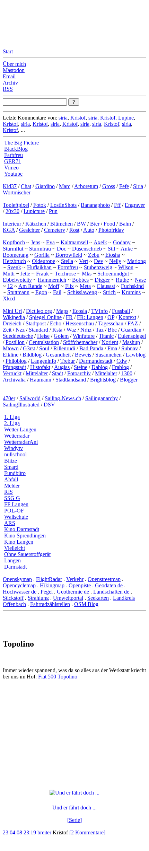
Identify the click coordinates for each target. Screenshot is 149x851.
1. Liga (12, 417)
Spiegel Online (45, 317)
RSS (8, 89)
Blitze (10, 461)
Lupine (126, 118)
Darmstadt (15, 567)
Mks (86, 274)
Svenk (14, 267)
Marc (64, 186)
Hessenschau (79, 323)
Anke (127, 249)
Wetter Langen (20, 429)
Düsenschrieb (87, 249)
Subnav (129, 348)
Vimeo (11, 167)
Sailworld (30, 398)
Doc (61, 249)
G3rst (29, 348)
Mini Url (12, 311)
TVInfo (99, 311)
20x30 (12, 211)
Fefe (124, 186)
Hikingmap (52, 585)
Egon (41, 292)
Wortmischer (16, 192)
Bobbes (80, 280)
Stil (111, 249)
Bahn (125, 224)
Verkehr (75, 579)
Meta (85, 286)
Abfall (11, 479)
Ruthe (122, 280)
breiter (44, 832)
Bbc (112, 330)
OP (110, 317)
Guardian (131, 330)
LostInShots (63, 205)
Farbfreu (13, 155)
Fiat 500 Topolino (57, 676)
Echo (55, 323)
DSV (49, 404)
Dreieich (12, 323)
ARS (9, 523)
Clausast (106, 286)
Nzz (20, 330)
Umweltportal (68, 598)
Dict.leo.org (39, 311)
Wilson (125, 267)
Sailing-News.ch (63, 398)
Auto (88, 230)
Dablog (99, 367)
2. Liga (12, 423)
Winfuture (84, 336)
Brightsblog (103, 380)
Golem (61, 336)
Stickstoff (13, 598)
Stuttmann (18, 292)
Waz (71, 330)
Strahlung (38, 598)
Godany (122, 242)
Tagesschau (110, 323)
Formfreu (68, 267)
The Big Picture (21, 143)
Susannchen (108, 355)
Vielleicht (14, 548)
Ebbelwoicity (17, 280)
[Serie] (74, 820)
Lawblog (136, 355)
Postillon (15, 342)
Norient (110, 342)
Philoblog (16, 361)
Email (9, 76)
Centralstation (44, 342)
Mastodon (14, 70)
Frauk (42, 274)
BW (81, 224)
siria (63, 118)
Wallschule (16, 517)
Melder (12, 486)
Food (109, 224)
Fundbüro (15, 473)
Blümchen (61, 224)
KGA (9, 230)
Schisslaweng (82, 292)
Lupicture (34, 211)
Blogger (129, 380)
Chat (26, 186)
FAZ (133, 323)
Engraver (135, 205)
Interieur (12, 224)
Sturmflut (13, 249)
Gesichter (29, 230)
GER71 (12, 161)
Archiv (10, 83)
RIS (8, 492)
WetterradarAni (21, 442)
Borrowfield (68, 255)
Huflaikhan (39, 267)
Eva (50, 242)
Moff (53, 286)
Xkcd (9, 298)
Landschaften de (111, 592)
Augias (62, 367)
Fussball (121, 311)
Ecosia (79, 311)
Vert (83, 261)
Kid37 (10, 186)
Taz (100, 330)
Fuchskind (132, 286)
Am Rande (30, 286)
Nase (140, 280)
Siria (138, 186)
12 (10, 286)
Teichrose (65, 274)
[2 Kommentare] (87, 832)
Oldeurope (43, 261)
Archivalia (14, 380)
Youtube (13, 174)
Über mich (14, 64)
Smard (11, 467)
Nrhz (85, 330)
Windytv (13, 448)
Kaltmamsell (74, 242)
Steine (80, 367)
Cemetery (54, 230)
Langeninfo (43, 361)
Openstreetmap (104, 579)
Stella (67, 261)
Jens (35, 242)
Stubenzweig (98, 267)
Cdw (121, 361)
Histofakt (40, 367)
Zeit (7, 330)
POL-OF (14, 511)
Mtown (11, 348)
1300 (126, 373)
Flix (69, 286)
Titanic (106, 336)
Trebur (67, 361)
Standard (38, 330)
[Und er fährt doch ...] (74, 793)
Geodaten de (109, 585)
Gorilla (42, 255)
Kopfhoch (14, 242)
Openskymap (17, 579)
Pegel (47, 592)
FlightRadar (49, 579)
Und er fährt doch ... (74, 807)
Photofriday (111, 230)
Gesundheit (58, 355)
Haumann (40, 380)
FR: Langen (90, 317)
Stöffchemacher (80, 342)
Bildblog (32, 355)
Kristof (78, 118)
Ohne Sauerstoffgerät (27, 554)
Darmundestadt (95, 361)
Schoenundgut (113, 274)
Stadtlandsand (70, 380)
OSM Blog (86, 604)
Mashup (131, 342)
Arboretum (86, 186)
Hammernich (52, 280)
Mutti (9, 274)
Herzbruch (14, 261)
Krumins (131, 292)
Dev (98, 261)
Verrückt (12, 373)
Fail (57, 292)
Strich (109, 292)
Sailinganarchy (101, 398)
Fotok (39, 205)
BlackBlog (16, 149)
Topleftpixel (16, 205)
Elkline (10, 355)
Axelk (100, 242)
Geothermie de (73, 592)
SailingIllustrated (21, 404)
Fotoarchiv (79, 373)
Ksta (57, 330)
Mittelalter (37, 373)
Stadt (57, 373)
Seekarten (98, 598)
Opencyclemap (19, 585)
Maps (62, 311)
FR (69, 317)
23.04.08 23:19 (20, 832)
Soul (44, 348)
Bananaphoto (95, 205)
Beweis (83, 355)
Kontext (127, 317)
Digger (102, 280)
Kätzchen (35, 224)
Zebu (93, 255)
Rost (74, 230)
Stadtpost (36, 323)
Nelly (115, 261)
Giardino (45, 186)
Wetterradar (16, 436)
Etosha (112, 255)
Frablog (120, 367)
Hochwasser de (19, 592)
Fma (112, 348)
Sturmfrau (40, 249)
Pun (53, 211)
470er (9, 398)
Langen (12, 560)
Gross (108, 186)
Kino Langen (18, 542)
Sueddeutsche (18, 336)
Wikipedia (14, 317)
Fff (117, 205)
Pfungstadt (14, 367)
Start (8, 51)
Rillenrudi (64, 348)
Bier (94, 224)
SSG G (12, 498)
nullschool (15, 454)
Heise (43, 336)
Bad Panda (91, 348)
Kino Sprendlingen (25, 535)
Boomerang (15, 255)
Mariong (136, 261)
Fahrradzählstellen (50, 604)
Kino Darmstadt (21, 529)
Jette (25, 274)
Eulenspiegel (132, 336)
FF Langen (16, 504)
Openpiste (80, 585)
